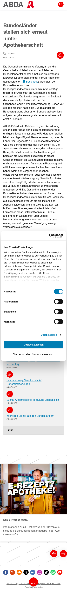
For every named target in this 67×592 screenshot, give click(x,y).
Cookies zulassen (34, 344)
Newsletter (38, 587)
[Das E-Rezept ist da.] (33, 502)
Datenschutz (24, 583)
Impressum (12, 583)
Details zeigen (49, 334)
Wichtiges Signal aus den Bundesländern (30, 416)
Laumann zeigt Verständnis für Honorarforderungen (24, 382)
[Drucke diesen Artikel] (60, 55)
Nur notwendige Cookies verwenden (33, 354)
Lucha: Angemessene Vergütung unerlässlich (33, 400)
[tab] (33, 430)
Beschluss (32, 81)
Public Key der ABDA (42, 583)
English (28, 587)
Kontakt (56, 583)
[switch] (58, 301)
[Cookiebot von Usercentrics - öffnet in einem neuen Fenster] (49, 236)
